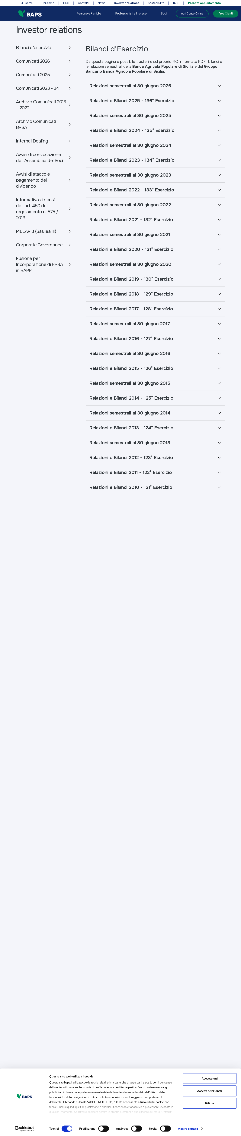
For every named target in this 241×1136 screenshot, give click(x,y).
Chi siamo (47, 3)
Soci (163, 13)
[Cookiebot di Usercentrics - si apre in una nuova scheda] (24, 1128)
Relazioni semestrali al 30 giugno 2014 (129, 413)
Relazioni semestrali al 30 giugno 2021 (129, 234)
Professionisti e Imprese (130, 13)
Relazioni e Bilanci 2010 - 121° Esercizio (130, 487)
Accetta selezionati (209, 1090)
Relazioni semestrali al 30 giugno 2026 (130, 86)
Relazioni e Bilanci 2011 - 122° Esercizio (130, 472)
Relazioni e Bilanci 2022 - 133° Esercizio (131, 190)
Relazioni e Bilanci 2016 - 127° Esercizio (131, 338)
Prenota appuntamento (204, 3)
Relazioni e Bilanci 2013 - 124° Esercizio (131, 428)
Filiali (66, 3)
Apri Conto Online (192, 13)
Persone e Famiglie (88, 13)
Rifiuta (209, 1103)
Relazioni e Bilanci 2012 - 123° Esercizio (131, 457)
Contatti (83, 3)
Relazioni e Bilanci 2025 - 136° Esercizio (131, 101)
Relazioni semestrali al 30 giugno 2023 (130, 175)
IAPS (176, 3)
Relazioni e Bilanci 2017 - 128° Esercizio (131, 309)
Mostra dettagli (188, 1128)
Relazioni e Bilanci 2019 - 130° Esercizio (131, 279)
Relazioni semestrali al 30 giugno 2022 (130, 205)
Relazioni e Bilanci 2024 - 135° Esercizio (132, 130)
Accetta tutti (210, 1078)
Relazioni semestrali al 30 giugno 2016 (129, 353)
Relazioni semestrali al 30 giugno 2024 (130, 145)
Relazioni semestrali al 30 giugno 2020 (130, 264)
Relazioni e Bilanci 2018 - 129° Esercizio (131, 294)
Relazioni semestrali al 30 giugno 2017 (129, 324)
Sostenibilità (156, 3)
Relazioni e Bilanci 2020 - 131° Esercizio (131, 249)
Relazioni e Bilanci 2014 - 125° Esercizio (131, 398)
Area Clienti (226, 13)
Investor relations (126, 3)
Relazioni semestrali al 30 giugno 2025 (130, 115)
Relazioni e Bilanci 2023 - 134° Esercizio (132, 160)
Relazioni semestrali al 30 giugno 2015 (129, 383)
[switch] (103, 1128)
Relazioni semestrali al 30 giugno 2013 (129, 443)
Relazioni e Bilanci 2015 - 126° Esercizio (131, 368)
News (101, 3)
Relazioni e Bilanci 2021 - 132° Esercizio (131, 219)
